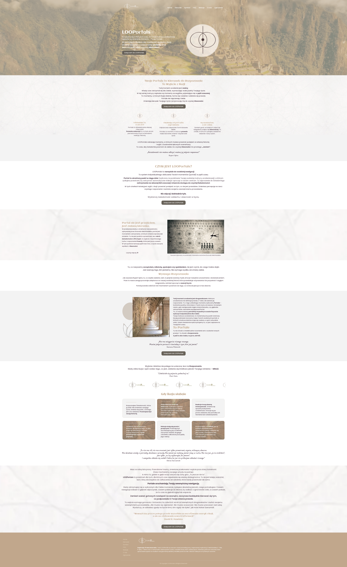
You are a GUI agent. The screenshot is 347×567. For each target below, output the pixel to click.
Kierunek (178, 7)
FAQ (194, 7)
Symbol (187, 7)
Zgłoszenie (218, 7)
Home (169, 7)
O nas (209, 7)
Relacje (201, 7)
